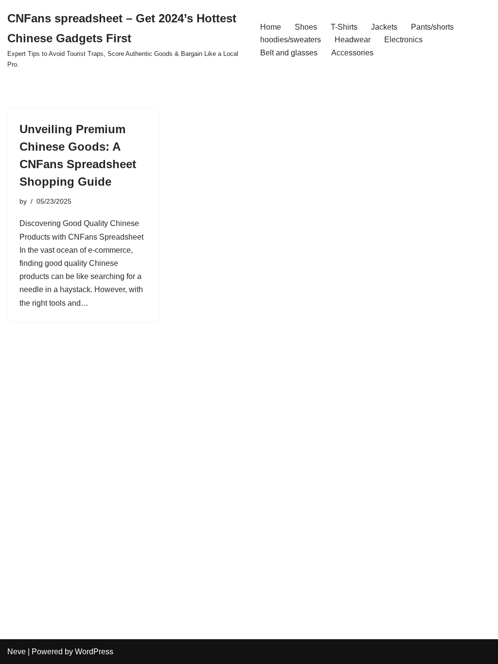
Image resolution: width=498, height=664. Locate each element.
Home (270, 27)
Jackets (384, 27)
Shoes (306, 27)
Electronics (403, 39)
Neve (16, 651)
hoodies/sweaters (290, 39)
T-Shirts (344, 27)
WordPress (94, 651)
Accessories (352, 53)
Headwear (353, 39)
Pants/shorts (432, 27)
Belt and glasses (289, 53)
